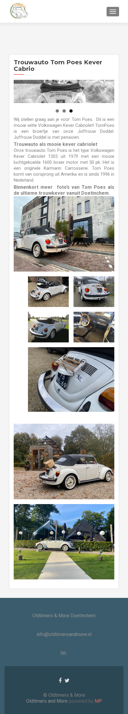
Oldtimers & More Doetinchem (64, 615)
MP (97, 701)
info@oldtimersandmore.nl (64, 634)
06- (64, 653)
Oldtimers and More (47, 701)
